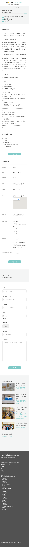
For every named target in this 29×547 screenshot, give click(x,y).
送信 (14, 368)
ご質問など (5, 339)
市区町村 (4, 331)
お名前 (4, 288)
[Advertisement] (14, 524)
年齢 (3, 313)
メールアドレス (6, 296)
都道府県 (4, 323)
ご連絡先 (4, 304)
